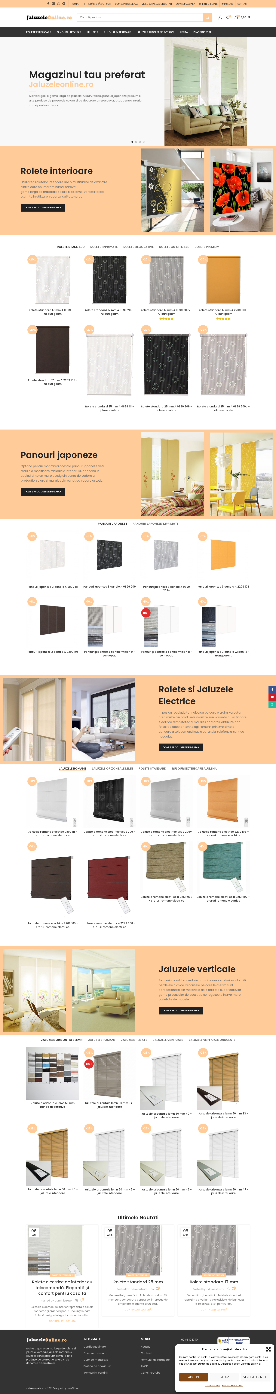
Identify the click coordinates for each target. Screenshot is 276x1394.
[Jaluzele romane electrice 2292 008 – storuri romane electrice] (109, 880)
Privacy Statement (232, 1385)
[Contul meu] (220, 17)
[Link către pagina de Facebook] (48, 4)
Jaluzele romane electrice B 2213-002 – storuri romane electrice (166, 898)
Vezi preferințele (255, 1377)
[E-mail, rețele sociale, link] (53, 4)
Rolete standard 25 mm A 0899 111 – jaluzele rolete (109, 408)
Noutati (145, 1347)
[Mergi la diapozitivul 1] (132, 142)
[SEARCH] (207, 17)
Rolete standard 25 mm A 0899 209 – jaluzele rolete (166, 408)
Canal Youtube (151, 1373)
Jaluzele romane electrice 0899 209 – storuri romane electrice (109, 833)
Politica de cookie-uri (97, 1366)
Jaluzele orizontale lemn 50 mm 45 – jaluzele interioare (109, 1191)
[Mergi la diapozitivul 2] (136, 142)
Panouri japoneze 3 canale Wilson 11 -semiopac (166, 653)
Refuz (225, 1377)
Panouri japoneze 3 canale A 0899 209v (166, 588)
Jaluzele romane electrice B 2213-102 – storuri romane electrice (223, 898)
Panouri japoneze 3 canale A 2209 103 (223, 586)
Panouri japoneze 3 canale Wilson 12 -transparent (223, 653)
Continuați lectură (62, 1321)
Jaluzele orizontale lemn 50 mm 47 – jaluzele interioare (223, 1191)
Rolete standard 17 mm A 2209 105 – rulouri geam (53, 382)
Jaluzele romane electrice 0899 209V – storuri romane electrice (166, 833)
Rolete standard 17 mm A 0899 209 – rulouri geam (109, 312)
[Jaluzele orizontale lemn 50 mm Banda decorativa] (52, 1073)
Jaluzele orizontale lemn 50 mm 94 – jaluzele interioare (109, 1105)
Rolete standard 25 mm (138, 1282)
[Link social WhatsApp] (58, 4)
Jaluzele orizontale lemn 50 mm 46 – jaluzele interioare (166, 1191)
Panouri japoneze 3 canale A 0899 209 (109, 586)
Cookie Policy (212, 1385)
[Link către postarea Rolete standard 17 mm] (214, 1250)
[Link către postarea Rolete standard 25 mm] (138, 1250)
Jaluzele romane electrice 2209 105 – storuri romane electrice (52, 925)
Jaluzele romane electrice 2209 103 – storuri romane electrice (223, 833)
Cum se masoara (95, 1353)
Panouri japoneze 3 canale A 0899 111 (53, 587)
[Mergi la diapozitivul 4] (144, 142)
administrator (64, 1300)
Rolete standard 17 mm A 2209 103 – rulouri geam (223, 312)
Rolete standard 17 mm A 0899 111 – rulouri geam (53, 312)
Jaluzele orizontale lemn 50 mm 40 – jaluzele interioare (166, 1115)
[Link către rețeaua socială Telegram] (64, 4)
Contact (146, 1353)
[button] (268, 1349)
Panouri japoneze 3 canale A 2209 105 (52, 652)
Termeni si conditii (96, 1373)
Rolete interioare (62, 1275)
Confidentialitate (95, 1347)
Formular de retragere (155, 1360)
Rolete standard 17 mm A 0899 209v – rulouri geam (166, 312)
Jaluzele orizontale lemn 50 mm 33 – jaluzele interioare (223, 1115)
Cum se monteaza (96, 1360)
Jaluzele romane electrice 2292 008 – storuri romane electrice (109, 925)
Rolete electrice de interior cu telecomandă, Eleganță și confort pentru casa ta (62, 1287)
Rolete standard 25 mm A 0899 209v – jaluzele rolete (223, 408)
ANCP (144, 1366)
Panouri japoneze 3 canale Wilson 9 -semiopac (109, 653)
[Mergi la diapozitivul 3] (140, 142)
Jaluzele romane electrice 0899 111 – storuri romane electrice (52, 833)
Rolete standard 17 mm (214, 1282)
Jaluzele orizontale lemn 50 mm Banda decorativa (53, 1105)
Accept (193, 1377)
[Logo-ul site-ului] (49, 17)
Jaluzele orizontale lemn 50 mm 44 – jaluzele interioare (52, 1191)
